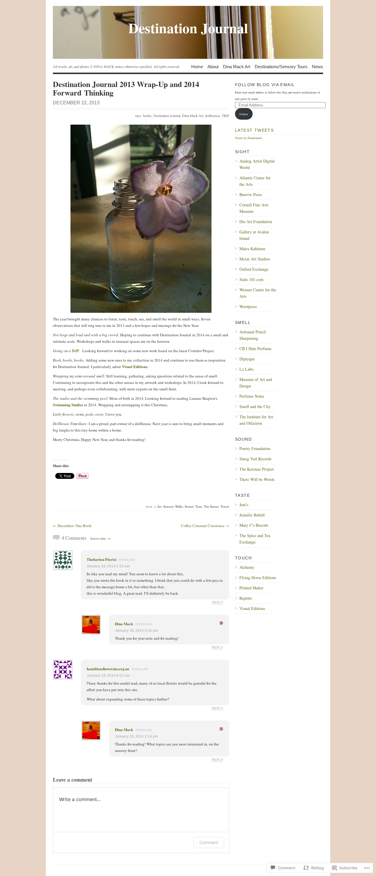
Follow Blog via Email (265, 84)
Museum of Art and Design (255, 383)
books (147, 115)
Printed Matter (251, 588)
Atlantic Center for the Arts (255, 181)
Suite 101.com (251, 279)
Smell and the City (255, 406)
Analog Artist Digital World (257, 164)
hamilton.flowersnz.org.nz (108, 668)
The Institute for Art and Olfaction (256, 420)
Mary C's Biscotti (253, 525)
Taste (198, 506)
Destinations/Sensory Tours (281, 66)
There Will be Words (256, 479)
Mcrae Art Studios (254, 259)
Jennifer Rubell (252, 515)
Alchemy (246, 567)
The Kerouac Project (256, 469)
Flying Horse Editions (257, 577)
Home (197, 66)
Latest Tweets (254, 130)
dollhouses (212, 115)
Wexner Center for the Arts (257, 293)
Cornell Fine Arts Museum (253, 208)
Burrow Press (250, 194)
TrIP (75, 350)
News (317, 66)
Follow (243, 114)
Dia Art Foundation (255, 221)
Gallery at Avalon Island (254, 235)
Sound (189, 506)
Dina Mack (124, 623)
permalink (127, 560)
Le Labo (246, 369)
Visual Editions (252, 608)
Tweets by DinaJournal (248, 138)
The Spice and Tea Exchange (254, 539)
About (213, 66)
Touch (225, 506)
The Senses (211, 506)
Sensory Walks (173, 506)
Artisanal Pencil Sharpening (252, 335)
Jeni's (243, 504)
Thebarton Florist (101, 559)
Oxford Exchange (253, 269)
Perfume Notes (251, 396)
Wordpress (248, 306)
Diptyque (247, 359)
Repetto (245, 598)
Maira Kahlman (252, 248)
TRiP (225, 115)
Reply (217, 602)
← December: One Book (72, 525)
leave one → (100, 538)
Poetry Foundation (254, 448)
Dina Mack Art (236, 66)
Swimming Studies (68, 404)
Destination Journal (166, 115)
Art (159, 506)
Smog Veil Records (255, 459)
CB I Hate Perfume (255, 348)
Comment (208, 842)
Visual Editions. (135, 366)
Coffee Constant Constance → (205, 525)
